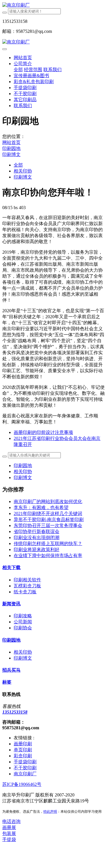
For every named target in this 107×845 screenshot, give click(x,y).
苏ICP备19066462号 (21, 784)
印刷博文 (11, 154)
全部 (18, 69)
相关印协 (23, 171)
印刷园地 (11, 148)
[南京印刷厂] (53, 5)
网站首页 (23, 57)
